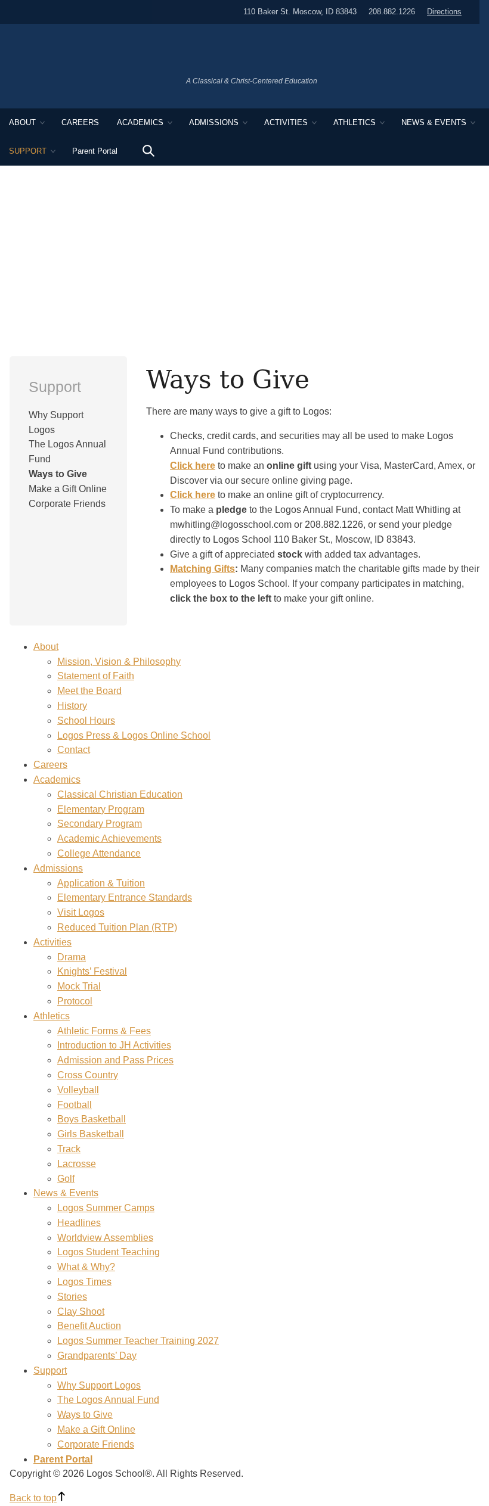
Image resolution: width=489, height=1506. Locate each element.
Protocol (74, 1001)
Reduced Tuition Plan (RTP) (117, 927)
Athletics (354, 122)
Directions (444, 11)
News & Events (433, 122)
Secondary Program (99, 824)
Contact (73, 750)
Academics (140, 122)
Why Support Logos (99, 1385)
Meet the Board (89, 691)
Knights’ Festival (92, 971)
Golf (66, 1179)
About (22, 122)
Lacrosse (76, 1164)
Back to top (33, 1498)
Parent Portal (94, 151)
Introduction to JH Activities (114, 1045)
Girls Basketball (90, 1134)
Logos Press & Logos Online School (134, 735)
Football (74, 1105)
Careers (80, 122)
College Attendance (99, 853)
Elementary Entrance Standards (124, 897)
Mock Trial (79, 986)
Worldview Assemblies (105, 1238)
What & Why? (86, 1267)
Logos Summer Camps (105, 1208)
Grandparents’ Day (97, 1356)
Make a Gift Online (68, 489)
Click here (192, 495)
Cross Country (87, 1075)
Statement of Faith (95, 676)
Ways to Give (58, 474)
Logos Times (84, 1282)
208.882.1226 (392, 11)
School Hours (86, 720)
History (72, 706)
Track (69, 1149)
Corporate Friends (67, 504)
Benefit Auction (89, 1326)
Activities (286, 122)
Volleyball (78, 1090)
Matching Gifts (202, 569)
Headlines (79, 1223)
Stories (72, 1297)
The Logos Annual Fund (108, 1400)
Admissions (214, 122)
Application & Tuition (101, 883)
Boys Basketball (91, 1119)
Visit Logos (80, 912)
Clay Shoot (80, 1311)
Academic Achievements (109, 838)
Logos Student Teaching (108, 1252)
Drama (71, 957)
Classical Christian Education (119, 794)
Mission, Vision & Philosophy (119, 661)
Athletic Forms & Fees (104, 1031)
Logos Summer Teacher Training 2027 (138, 1341)
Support (28, 151)
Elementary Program (100, 809)
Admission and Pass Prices (115, 1060)
